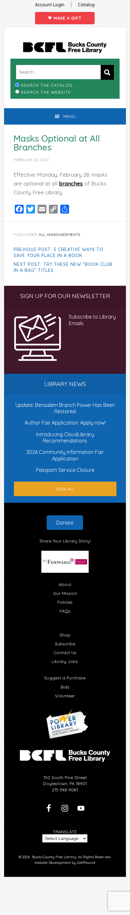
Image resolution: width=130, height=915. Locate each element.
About (65, 584)
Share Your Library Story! (65, 540)
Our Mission (65, 593)
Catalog (86, 5)
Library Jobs (65, 661)
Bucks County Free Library (65, 48)
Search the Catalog (47, 85)
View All (65, 489)
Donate (65, 522)
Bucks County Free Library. (54, 857)
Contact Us (65, 652)
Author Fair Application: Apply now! (65, 422)
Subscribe (65, 643)
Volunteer (65, 695)
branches (71, 183)
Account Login (49, 5)
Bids (65, 686)
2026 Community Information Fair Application (65, 455)
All (42, 234)
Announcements (63, 234)
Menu (69, 116)
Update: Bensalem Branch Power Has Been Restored (65, 408)
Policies (65, 602)
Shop (65, 634)
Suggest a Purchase (65, 677)
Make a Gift (66, 18)
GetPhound (86, 862)
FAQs (65, 610)
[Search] (107, 72)
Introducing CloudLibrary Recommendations (65, 437)
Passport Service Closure (65, 470)
